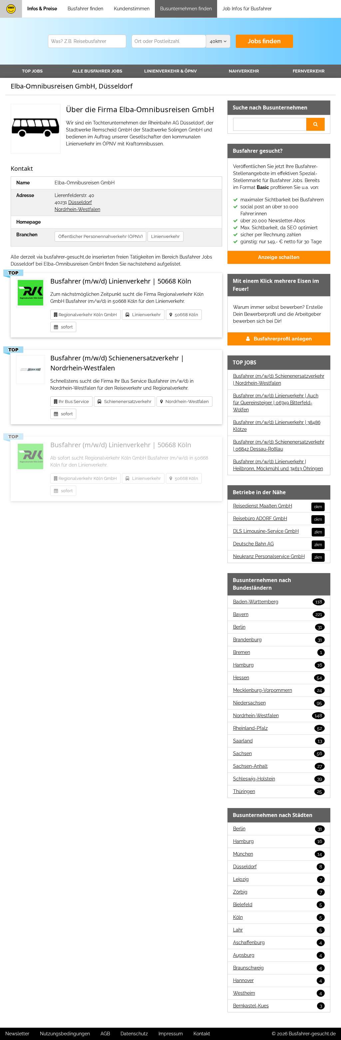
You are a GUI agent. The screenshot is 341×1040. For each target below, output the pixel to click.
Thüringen (277, 791)
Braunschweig (277, 967)
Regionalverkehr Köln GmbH (87, 314)
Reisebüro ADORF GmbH (277, 519)
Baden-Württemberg (277, 601)
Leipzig (277, 879)
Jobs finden (264, 41)
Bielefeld (277, 904)
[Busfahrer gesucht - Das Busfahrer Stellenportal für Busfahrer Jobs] (11, 9)
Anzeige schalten (278, 257)
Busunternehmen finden (186, 8)
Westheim (277, 993)
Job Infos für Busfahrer (247, 8)
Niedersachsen (277, 703)
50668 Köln (185, 314)
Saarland (277, 740)
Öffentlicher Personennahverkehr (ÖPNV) (100, 236)
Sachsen (277, 753)
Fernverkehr (309, 71)
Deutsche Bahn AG (277, 544)
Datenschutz (134, 1033)
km (216, 41)
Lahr (277, 930)
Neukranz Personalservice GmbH (277, 557)
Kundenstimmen (132, 8)
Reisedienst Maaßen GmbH (277, 506)
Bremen (277, 652)
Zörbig (277, 892)
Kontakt (201, 1033)
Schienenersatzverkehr (126, 401)
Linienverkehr (170, 71)
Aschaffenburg (277, 942)
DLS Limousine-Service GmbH (277, 531)
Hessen (277, 677)
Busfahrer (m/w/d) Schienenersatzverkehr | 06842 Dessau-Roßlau (278, 445)
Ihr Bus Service (73, 401)
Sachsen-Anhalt (277, 766)
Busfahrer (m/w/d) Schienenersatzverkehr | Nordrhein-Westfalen (278, 379)
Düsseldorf (80, 202)
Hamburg (277, 665)
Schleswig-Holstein (277, 778)
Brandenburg (277, 639)
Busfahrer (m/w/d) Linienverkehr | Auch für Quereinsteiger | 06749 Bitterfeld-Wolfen (275, 402)
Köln (277, 917)
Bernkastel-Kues (277, 1005)
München (277, 854)
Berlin (277, 627)
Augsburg (277, 955)
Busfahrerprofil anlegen (283, 339)
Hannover (277, 980)
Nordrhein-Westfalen (77, 209)
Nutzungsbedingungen (65, 1033)
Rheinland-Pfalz (277, 728)
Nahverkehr (244, 71)
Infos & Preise (42, 8)
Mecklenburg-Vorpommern (277, 690)
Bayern (277, 614)
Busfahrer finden (85, 8)
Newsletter (17, 1033)
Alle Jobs (97, 71)
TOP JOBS (32, 71)
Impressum (171, 1033)
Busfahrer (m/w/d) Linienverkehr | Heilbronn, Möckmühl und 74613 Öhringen (278, 465)
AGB (105, 1033)
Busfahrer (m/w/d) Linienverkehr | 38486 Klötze (276, 426)
